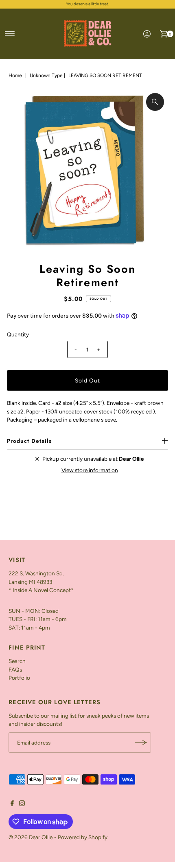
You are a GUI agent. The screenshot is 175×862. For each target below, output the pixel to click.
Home (15, 75)
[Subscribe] (141, 742)
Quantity (18, 334)
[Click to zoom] (155, 102)
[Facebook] (12, 804)
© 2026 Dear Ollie (30, 837)
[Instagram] (22, 804)
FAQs (15, 669)
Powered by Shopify (82, 837)
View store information (89, 470)
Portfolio (19, 677)
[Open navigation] (10, 34)
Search (17, 661)
